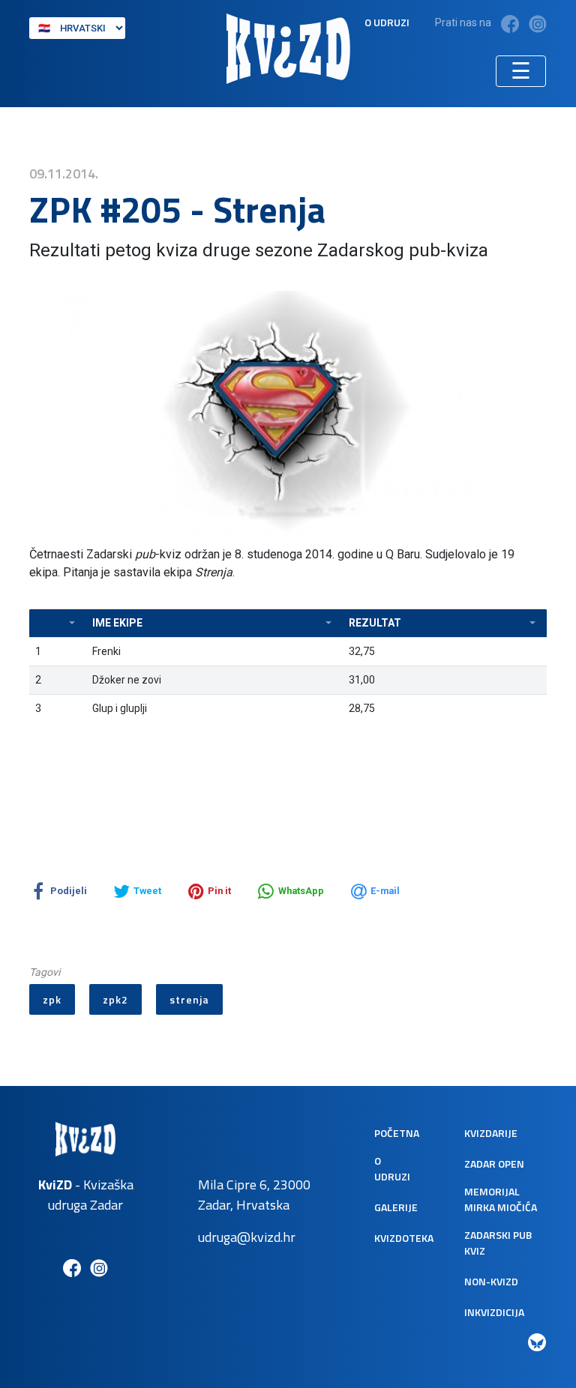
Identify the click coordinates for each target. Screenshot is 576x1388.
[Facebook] (510, 23)
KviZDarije (491, 1133)
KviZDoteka (404, 1238)
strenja (189, 999)
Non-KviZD (491, 1281)
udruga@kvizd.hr (247, 1237)
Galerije (396, 1207)
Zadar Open (494, 1163)
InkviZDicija (494, 1312)
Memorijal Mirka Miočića (500, 1199)
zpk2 (115, 999)
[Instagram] (538, 23)
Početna (396, 1133)
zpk (52, 999)
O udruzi (387, 22)
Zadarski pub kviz (498, 1242)
